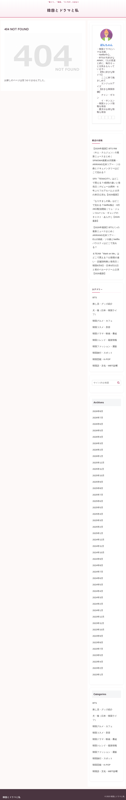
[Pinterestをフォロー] (106, 117)
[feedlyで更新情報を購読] (109, 117)
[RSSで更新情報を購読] (113, 117)
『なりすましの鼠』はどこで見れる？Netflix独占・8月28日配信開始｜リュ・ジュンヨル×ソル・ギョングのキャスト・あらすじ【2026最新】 (106, 211)
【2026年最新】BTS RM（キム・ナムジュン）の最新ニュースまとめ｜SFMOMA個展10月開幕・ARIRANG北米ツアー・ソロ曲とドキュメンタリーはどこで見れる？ (106, 160)
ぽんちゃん (106, 45)
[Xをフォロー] (103, 117)
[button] (118, 382)
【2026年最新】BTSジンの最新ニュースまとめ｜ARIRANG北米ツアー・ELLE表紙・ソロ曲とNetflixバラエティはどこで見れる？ (106, 237)
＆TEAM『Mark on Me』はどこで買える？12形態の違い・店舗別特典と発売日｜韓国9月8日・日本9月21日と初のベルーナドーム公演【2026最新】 (106, 263)
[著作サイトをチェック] (99, 117)
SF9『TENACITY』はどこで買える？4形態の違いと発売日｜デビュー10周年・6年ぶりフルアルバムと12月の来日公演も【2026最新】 (106, 187)
